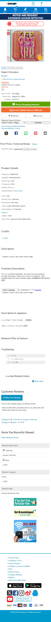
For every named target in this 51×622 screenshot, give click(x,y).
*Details (34, 144)
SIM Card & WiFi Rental (17, 580)
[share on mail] (45, 132)
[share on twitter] (6, 132)
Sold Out (15, 99)
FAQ (10, 569)
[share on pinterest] (35, 132)
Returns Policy (14, 572)
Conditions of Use (15, 561)
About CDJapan (14, 563)
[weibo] (28, 593)
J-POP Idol (16, 420)
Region (3, 212)
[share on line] (26, 132)
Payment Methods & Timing (10, 128)
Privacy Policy (14, 558)
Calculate (38, 123)
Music (14, 422)
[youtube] (10, 599)
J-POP (21, 422)
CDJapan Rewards (15, 575)
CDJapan (4, 420)
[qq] (35, 593)
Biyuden (4, 76)
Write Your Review (13, 398)
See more (39, 381)
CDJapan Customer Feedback (19, 566)
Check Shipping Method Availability (13, 126)
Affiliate (11, 577)
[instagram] (21, 593)
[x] (9, 593)
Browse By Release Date (10, 493)
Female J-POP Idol (30, 420)
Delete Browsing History (10, 438)
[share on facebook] (16, 132)
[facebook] (15, 593)
